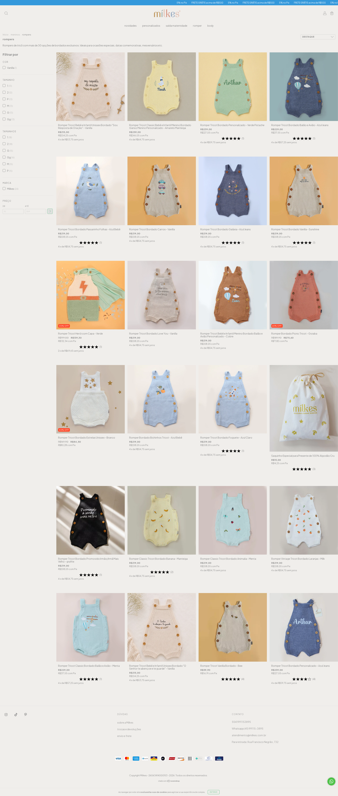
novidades (130, 25)
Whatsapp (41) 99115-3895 (247, 728)
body (210, 25)
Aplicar (50, 211)
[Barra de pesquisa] (6, 13)
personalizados (151, 25)
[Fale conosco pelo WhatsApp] (331, 781)
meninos (15, 34)
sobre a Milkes (125, 722)
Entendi (214, 792)
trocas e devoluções (129, 729)
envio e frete (124, 735)
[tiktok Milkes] (16, 714)
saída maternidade (176, 25)
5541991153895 (241, 721)
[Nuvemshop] (169, 781)
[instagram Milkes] (6, 714)
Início (5, 34)
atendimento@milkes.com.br (249, 735)
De (4, 206)
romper (197, 25)
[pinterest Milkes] (25, 714)
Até (27, 206)
